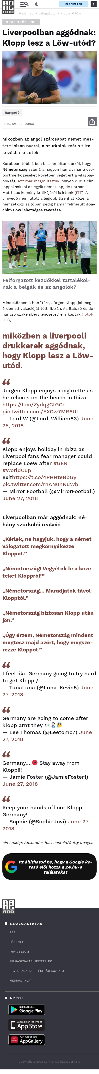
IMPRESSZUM (19, 951)
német (27, 13)
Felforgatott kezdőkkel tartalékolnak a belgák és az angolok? (46, 283)
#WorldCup (16, 470)
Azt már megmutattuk (38, 181)
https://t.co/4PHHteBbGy (44, 477)
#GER (60, 463)
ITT (79, 192)
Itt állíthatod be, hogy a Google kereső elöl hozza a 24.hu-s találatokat (55, 867)
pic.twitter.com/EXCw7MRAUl (40, 412)
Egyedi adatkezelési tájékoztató (37, 971)
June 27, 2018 (20, 498)
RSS (12, 932)
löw (78, 13)
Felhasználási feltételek (31, 961)
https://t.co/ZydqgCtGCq (34, 405)
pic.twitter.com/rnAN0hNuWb (40, 484)
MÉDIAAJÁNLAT (21, 980)
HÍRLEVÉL (17, 942)
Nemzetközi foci (21, 22)
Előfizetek (73, 4)
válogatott (46, 13)
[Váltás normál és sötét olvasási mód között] (37, 4)
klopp (65, 13)
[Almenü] (24, 4)
